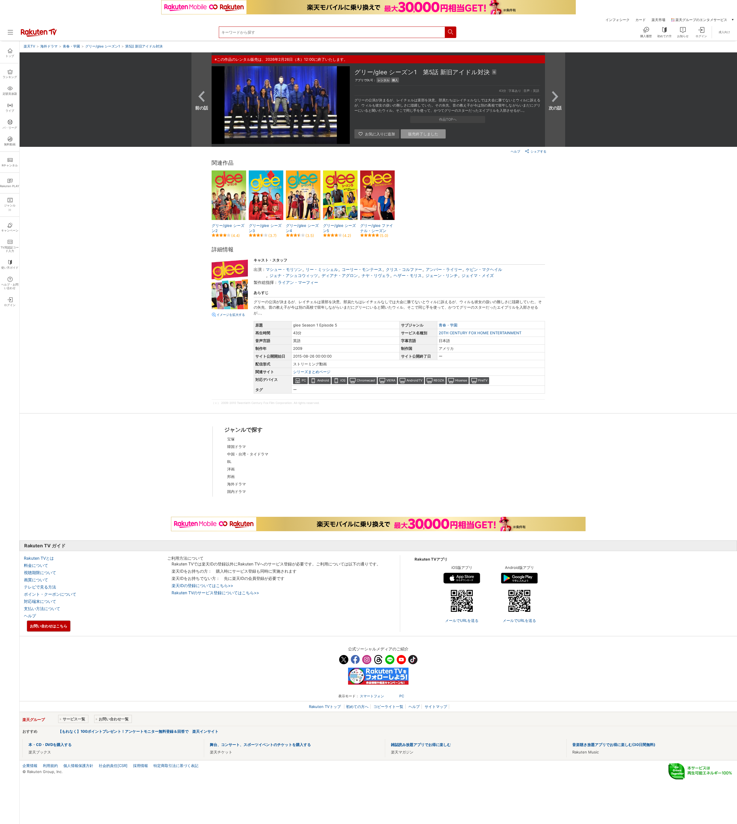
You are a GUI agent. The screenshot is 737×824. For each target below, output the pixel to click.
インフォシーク (617, 20)
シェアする (538, 151)
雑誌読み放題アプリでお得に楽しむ (421, 744)
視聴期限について (40, 572)
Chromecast (366, 380)
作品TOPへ (448, 119)
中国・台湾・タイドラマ (247, 454)
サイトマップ (436, 706)
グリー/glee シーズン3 (265, 228)
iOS (342, 380)
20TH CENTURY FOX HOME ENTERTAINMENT (480, 333)
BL (229, 461)
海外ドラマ (236, 484)
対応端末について (40, 601)
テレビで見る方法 (40, 586)
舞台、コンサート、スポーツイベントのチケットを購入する (260, 744)
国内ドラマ (236, 491)
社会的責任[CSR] (113, 765)
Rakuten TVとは (39, 558)
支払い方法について (42, 608)
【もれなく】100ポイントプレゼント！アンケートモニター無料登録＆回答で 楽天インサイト (138, 731)
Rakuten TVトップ (325, 706)
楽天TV (29, 46)
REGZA (439, 380)
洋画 (231, 469)
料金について (36, 565)
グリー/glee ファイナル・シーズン (376, 228)
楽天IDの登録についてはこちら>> (202, 585)
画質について (36, 579)
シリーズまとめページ (311, 371)
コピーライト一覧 (388, 706)
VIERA (390, 380)
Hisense (461, 380)
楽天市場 (658, 20)
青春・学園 (448, 325)
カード (640, 20)
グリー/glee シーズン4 (302, 228)
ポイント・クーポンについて (50, 594)
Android (323, 380)
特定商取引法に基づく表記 (175, 765)
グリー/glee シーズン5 (339, 228)
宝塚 (231, 439)
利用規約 (50, 765)
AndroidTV (414, 380)
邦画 (231, 476)
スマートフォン (372, 696)
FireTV (482, 380)
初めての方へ (357, 706)
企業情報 (29, 765)
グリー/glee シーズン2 (228, 228)
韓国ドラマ (236, 446)
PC (304, 380)
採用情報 (140, 765)
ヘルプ (515, 151)
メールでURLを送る (461, 620)
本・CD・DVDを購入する (50, 744)
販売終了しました (423, 134)
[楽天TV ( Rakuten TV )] (39, 35)
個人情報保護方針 (78, 765)
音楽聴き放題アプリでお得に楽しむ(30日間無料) (613, 744)
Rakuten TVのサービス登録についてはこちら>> (215, 592)
